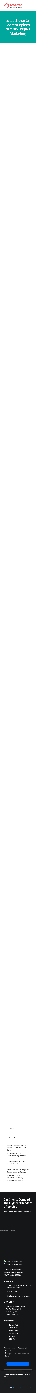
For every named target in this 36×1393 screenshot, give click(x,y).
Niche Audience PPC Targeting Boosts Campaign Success (18, 1171)
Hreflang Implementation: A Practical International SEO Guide (16, 1147)
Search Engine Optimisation (15, 1306)
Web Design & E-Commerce (16, 1312)
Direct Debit (13, 1331)
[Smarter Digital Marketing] (13, 6)
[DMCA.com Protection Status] (21, 1388)
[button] (31, 5)
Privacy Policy (14, 1325)
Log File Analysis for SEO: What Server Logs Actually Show (16, 1155)
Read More (13, 142)
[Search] (18, 1129)
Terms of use (14, 1328)
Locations (12, 1336)
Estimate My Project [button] (18, 1364)
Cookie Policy (14, 1333)
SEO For (12, 1339)
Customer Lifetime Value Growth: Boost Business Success (16, 1164)
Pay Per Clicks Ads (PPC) (15, 1309)
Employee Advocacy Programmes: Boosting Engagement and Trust (15, 1177)
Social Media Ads (12, 1315)
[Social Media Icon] (15, 1382)
